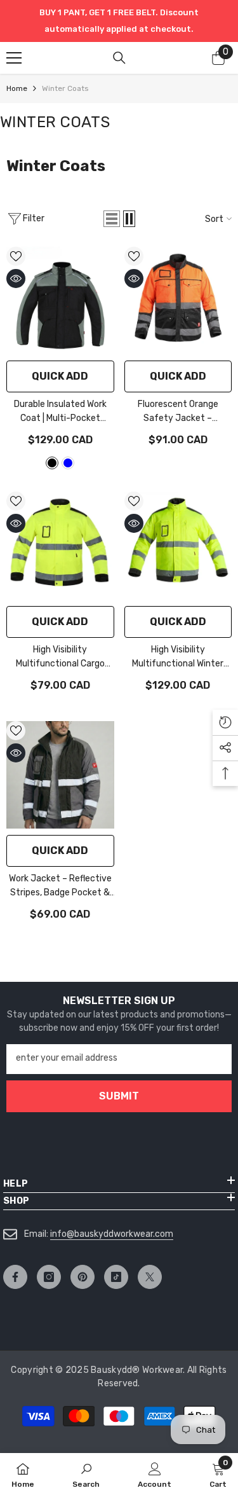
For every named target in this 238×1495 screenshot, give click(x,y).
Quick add (60, 376)
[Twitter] (150, 1277)
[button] (111, 218)
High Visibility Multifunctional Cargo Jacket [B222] (60, 657)
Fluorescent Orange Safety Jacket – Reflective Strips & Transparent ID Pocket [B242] (178, 412)
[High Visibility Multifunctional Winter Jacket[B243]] (178, 546)
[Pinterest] (82, 1277)
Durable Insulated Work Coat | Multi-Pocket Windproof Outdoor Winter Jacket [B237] (60, 412)
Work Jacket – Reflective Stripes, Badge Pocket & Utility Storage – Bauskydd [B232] (60, 886)
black (52, 463)
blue (68, 463)
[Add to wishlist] (15, 256)
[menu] (14, 57)
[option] (119, 21)
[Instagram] (49, 1277)
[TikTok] (116, 1277)
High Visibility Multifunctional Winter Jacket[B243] (177, 657)
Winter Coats (65, 88)
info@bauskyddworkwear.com (111, 1234)
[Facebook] (15, 1277)
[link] (86, 1474)
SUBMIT (119, 1096)
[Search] (119, 57)
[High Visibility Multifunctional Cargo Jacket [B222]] (60, 546)
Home (16, 88)
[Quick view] (15, 278)
